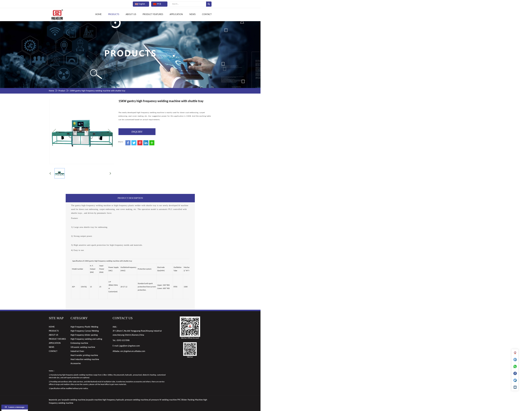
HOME (98, 14)
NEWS (192, 14)
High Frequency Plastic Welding (84, 327)
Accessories (76, 363)
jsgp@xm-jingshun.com (129, 346)
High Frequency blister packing (84, 335)
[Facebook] (515, 373)
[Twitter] (515, 380)
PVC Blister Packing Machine (190, 400)
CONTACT (207, 14)
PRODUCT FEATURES (153, 14)
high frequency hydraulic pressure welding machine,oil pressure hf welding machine (139, 400)
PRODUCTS (113, 14)
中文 (158, 4)
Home (51, 91)
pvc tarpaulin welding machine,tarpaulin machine (80, 400)
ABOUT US (131, 14)
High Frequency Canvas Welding (85, 331)
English (141, 4)
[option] (130, 55)
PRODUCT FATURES (57, 339)
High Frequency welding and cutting (86, 339)
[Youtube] (515, 387)
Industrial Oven (77, 351)
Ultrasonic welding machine (83, 347)
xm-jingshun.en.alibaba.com (132, 351)
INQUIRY (137, 131)
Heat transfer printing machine (84, 355)
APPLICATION (176, 14)
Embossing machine (79, 343)
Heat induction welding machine (85, 359)
